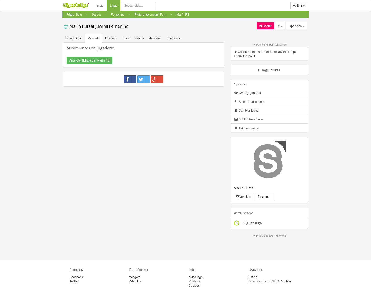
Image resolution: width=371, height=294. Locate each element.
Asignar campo (248, 128)
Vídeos (139, 38)
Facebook (76, 277)
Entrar (300, 5)
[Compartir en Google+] (157, 79)
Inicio (99, 5)
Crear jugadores (249, 93)
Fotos (125, 38)
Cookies (194, 285)
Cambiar (285, 281)
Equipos (263, 196)
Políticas (194, 281)
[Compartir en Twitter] (143, 79)
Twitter (74, 281)
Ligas (115, 5)
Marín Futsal (244, 187)
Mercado (94, 38)
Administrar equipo (251, 101)
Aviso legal (196, 277)
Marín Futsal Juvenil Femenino (98, 26)
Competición (73, 38)
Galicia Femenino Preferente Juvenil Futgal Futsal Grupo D (265, 53)
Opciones (296, 26)
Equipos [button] (172, 38)
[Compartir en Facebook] (130, 79)
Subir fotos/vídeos (250, 119)
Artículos (111, 38)
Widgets (134, 277)
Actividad (155, 38)
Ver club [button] (244, 196)
